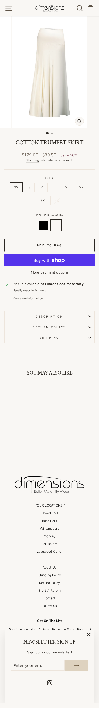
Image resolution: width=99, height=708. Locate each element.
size (49, 178)
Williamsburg (49, 528)
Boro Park (49, 521)
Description (49, 316)
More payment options (49, 272)
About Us (49, 567)
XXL (82, 187)
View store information (28, 298)
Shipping (32, 160)
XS (16, 187)
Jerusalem (49, 544)
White (56, 225)
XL (67, 187)
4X (57, 201)
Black (43, 225)
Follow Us (49, 606)
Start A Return (50, 590)
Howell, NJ (49, 513)
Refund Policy (49, 583)
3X (42, 201)
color (49, 215)
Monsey (49, 536)
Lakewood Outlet (50, 551)
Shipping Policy (49, 575)
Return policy (49, 327)
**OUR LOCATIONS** (49, 505)
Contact (49, 598)
